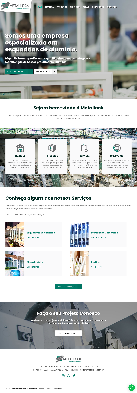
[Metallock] (16, 6)
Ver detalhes (33, 237)
